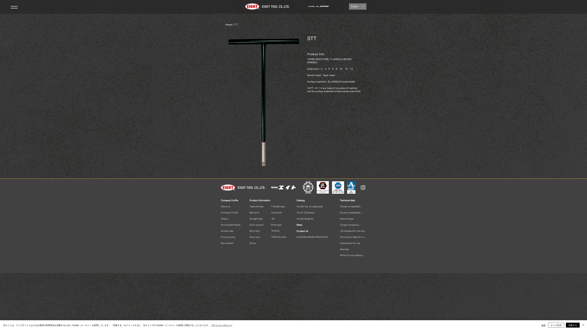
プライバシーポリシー (221, 325)
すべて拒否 (556, 325)
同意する (573, 325)
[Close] (583, 325)
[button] (14, 7)
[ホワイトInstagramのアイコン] (363, 188)
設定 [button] (543, 325)
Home (228, 24)
